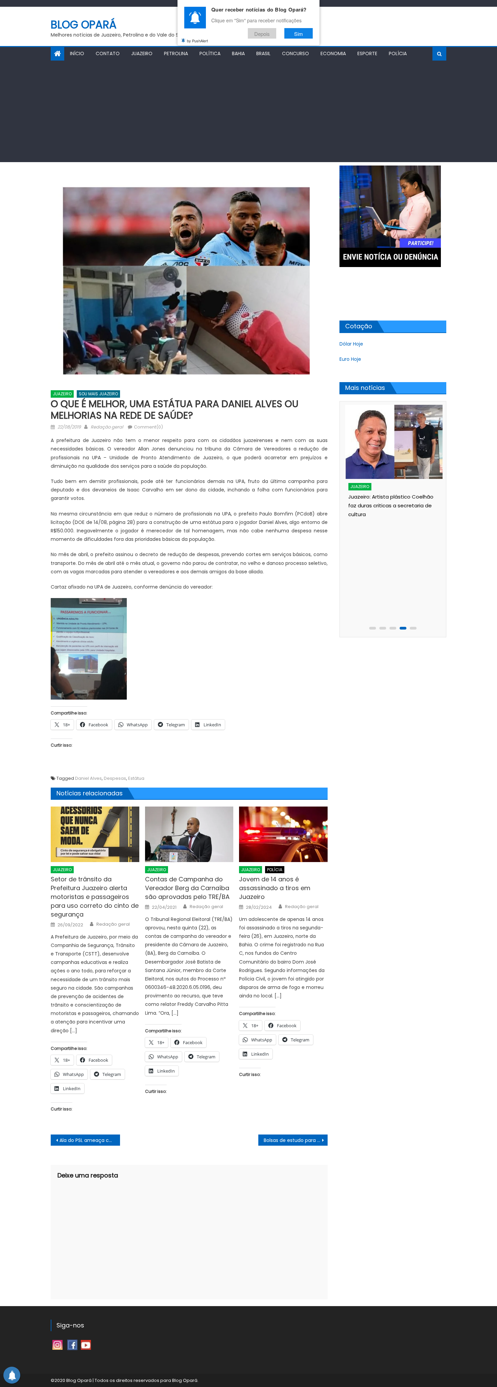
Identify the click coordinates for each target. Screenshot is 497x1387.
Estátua (136, 778)
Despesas (115, 778)
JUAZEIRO (141, 53)
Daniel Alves (88, 778)
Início (77, 53)
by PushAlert (197, 40)
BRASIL (263, 53)
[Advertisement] (248, 111)
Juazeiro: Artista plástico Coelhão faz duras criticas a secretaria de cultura (388, 505)
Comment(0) (148, 427)
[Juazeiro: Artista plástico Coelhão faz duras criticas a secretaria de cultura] (391, 442)
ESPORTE (367, 53)
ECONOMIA (333, 53)
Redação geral (107, 427)
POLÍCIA (398, 53)
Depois (262, 33)
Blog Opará (84, 24)
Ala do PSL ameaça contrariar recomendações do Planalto (90, 1140)
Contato (108, 53)
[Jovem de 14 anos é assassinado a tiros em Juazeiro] (283, 834)
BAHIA (238, 53)
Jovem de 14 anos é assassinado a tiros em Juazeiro (274, 888)
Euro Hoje (350, 359)
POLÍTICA (209, 53)
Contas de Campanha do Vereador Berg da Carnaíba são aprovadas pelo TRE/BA (187, 888)
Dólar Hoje (351, 343)
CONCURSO (295, 53)
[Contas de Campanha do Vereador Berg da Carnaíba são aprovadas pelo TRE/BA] (189, 834)
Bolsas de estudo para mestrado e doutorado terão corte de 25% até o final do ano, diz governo (296, 1140)
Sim (298, 33)
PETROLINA (176, 53)
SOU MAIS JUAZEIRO (98, 394)
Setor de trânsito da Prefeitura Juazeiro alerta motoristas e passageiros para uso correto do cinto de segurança (95, 897)
